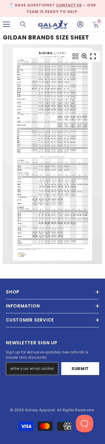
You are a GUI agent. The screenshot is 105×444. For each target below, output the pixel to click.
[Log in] (80, 24)
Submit (80, 369)
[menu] (6, 24)
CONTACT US (69, 5)
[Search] (23, 24)
